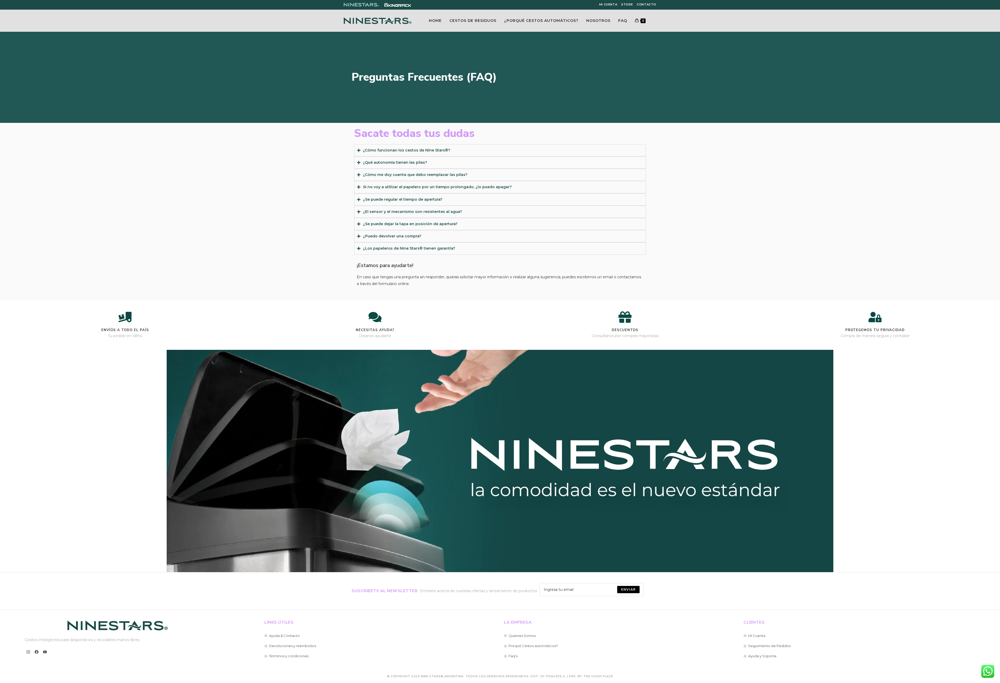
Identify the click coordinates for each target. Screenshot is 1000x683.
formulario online (393, 283)
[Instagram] (28, 651)
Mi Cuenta (608, 4)
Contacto (646, 4)
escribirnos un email (595, 277)
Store (627, 4)
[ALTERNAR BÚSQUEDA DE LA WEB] (654, 21)
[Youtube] (44, 651)
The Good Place (598, 676)
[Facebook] (36, 651)
